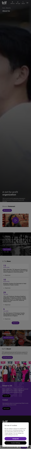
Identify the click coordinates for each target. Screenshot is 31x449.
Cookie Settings (15, 443)
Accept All (15, 438)
